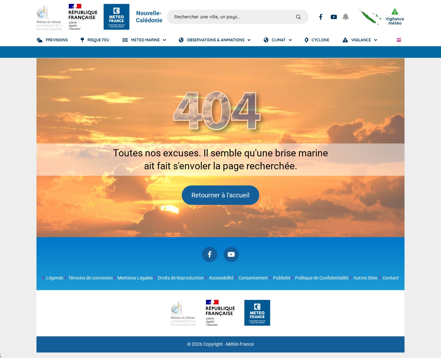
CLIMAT (279, 39)
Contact (391, 278)
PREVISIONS (57, 39)
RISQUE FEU (98, 39)
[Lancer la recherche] (298, 17)
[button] (399, 40)
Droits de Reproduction (181, 278)
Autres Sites (365, 278)
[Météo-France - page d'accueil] (257, 313)
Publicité (281, 278)
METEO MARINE (145, 39)
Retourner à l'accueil (220, 195)
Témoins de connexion (90, 278)
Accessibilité (221, 278)
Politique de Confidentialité (321, 278)
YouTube (334, 17)
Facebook (321, 17)
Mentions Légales (135, 278)
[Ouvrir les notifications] (348, 16)
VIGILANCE (361, 39)
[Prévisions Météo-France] (116, 17)
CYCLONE (320, 39)
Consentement (253, 278)
